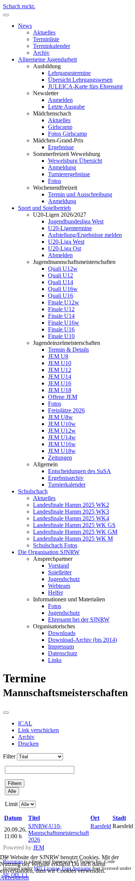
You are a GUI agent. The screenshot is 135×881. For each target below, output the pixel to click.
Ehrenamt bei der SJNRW (79, 619)
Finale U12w (63, 302)
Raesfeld (100, 826)
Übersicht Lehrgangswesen (80, 79)
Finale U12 (61, 309)
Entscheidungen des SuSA (79, 471)
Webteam (59, 586)
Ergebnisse (61, 147)
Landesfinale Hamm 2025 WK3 (71, 511)
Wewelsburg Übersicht (75, 160)
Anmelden (60, 100)
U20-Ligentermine (70, 228)
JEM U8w (60, 417)
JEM (38, 847)
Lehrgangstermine (69, 73)
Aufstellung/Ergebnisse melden (85, 235)
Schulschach (33, 491)
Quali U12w (63, 268)
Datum (13, 818)
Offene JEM (62, 397)
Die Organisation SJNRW (49, 552)
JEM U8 (58, 356)
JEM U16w (62, 444)
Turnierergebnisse (69, 174)
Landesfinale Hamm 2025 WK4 (71, 518)
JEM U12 (59, 370)
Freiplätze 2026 (66, 410)
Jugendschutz (64, 579)
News (25, 25)
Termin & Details (68, 349)
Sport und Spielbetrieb (44, 208)
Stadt (119, 818)
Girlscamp (60, 127)
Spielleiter (60, 572)
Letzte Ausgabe (66, 106)
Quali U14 (60, 282)
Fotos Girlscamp (67, 133)
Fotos (54, 181)
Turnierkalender (67, 484)
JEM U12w (62, 430)
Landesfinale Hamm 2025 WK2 (71, 505)
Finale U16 (61, 329)
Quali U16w (63, 289)
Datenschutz (62, 653)
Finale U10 (61, 336)
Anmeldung (62, 167)
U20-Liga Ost (64, 248)
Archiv (41, 52)
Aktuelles (44, 32)
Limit (11, 804)
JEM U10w (62, 424)
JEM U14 (59, 376)
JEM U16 (59, 383)
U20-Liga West (66, 241)
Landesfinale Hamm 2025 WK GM (75, 532)
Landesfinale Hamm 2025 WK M (73, 538)
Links (55, 660)
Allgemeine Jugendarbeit (47, 59)
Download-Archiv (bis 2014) (82, 640)
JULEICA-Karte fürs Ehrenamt (85, 86)
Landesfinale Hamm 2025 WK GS (74, 525)
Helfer (55, 592)
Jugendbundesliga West (76, 221)
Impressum (61, 646)
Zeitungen (60, 457)
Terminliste (46, 39)
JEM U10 (59, 363)
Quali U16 (60, 295)
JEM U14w (62, 437)
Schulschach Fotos (55, 545)
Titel (34, 818)
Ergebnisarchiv (66, 478)
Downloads (61, 633)
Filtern (14, 783)
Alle (12, 791)
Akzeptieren (14, 877)
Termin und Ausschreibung (80, 194)
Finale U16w (63, 322)
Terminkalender (51, 46)
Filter (9, 756)
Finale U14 (61, 316)
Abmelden (60, 255)
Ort (94, 818)
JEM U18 (59, 390)
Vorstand (58, 565)
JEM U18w (62, 451)
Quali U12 (60, 275)
